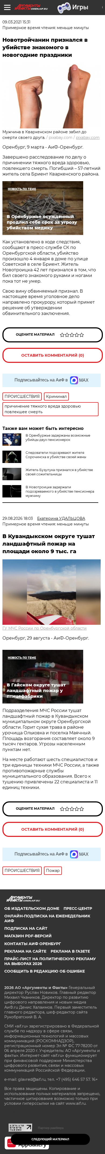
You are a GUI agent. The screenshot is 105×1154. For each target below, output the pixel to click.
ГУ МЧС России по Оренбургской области (44, 628)
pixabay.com (88, 137)
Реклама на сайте (25, 951)
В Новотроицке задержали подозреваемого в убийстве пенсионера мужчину (60, 491)
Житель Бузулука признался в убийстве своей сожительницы (59, 472)
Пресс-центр (78, 908)
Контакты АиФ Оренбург (32, 943)
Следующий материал (50, 1139)
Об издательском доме (31, 908)
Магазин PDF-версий (28, 936)
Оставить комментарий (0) (52, 355)
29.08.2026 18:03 (17, 518)
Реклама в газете (70, 951)
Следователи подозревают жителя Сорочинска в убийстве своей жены (56, 455)
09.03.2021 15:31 (16, 22)
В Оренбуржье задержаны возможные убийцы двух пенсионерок (58, 437)
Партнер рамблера (51, 1128)
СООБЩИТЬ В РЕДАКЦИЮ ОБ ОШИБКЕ (44, 971)
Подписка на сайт (25, 928)
